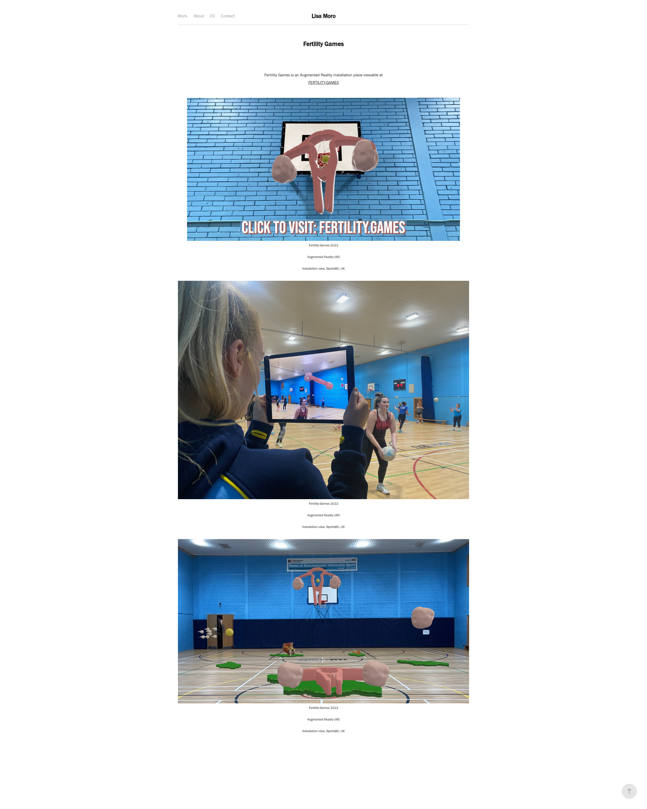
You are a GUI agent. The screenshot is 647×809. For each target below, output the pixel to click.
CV (212, 15)
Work (183, 15)
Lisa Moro (324, 15)
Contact (228, 15)
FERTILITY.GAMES (323, 82)
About (199, 15)
